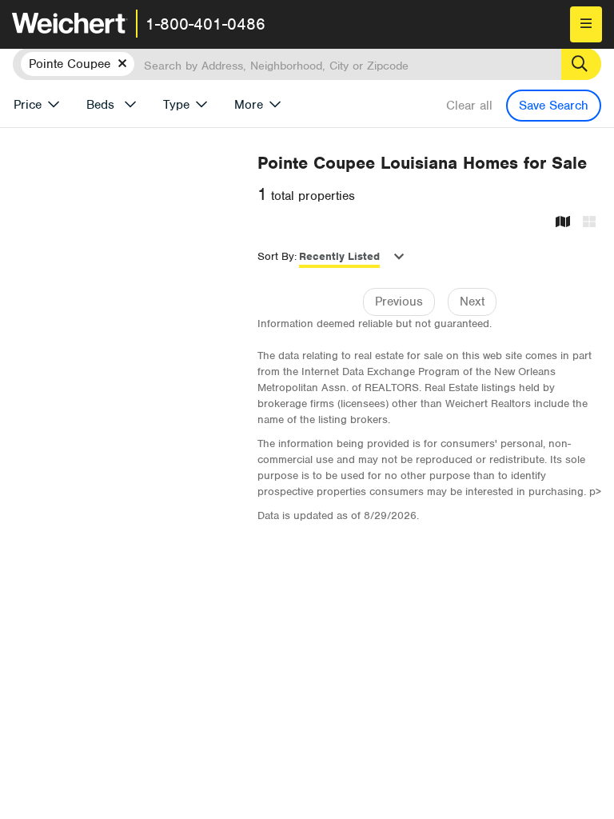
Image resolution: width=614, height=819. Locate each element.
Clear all (469, 106)
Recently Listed (339, 256)
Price (28, 105)
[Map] (562, 222)
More (248, 105)
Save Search (553, 106)
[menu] (586, 24)
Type (176, 105)
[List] (589, 222)
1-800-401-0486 (205, 24)
